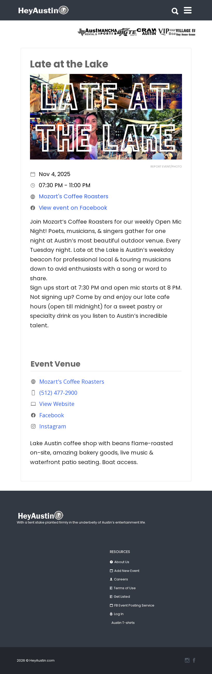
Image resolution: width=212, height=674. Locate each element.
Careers (121, 579)
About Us (121, 561)
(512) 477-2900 (58, 392)
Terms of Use (125, 588)
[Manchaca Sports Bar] (107, 32)
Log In (119, 613)
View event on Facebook (73, 208)
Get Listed (122, 596)
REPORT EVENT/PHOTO (166, 167)
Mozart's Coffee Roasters (73, 196)
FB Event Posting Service (134, 605)
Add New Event (126, 570)
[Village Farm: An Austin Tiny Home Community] (185, 32)
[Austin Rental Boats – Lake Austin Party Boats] (87, 32)
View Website (56, 403)
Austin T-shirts (123, 622)
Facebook (51, 415)
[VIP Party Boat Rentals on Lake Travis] (166, 32)
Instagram (52, 426)
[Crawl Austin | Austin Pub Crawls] (146, 32)
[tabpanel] (185, 32)
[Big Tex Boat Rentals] (127, 32)
